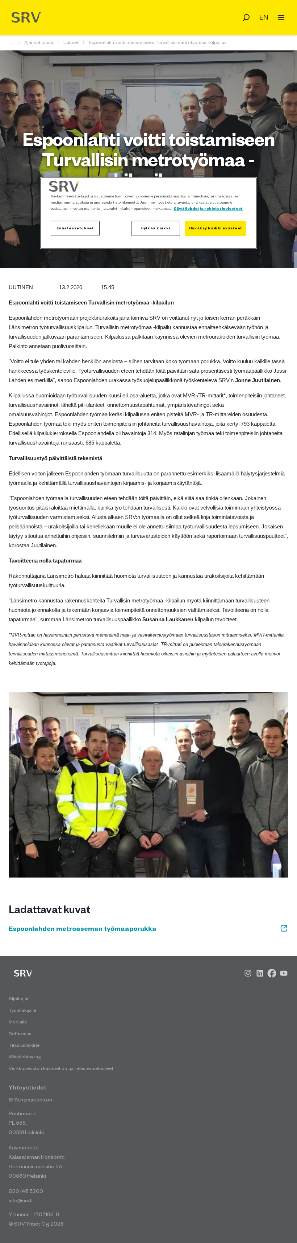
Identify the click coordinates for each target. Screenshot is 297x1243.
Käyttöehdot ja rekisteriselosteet (208, 208)
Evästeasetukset (75, 228)
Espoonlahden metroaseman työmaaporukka (82, 928)
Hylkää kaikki (155, 228)
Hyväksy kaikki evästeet (215, 228)
